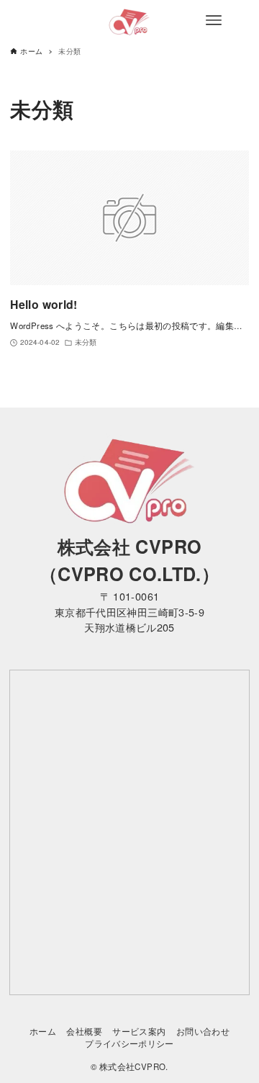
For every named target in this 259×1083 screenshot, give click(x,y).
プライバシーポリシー (129, 1043)
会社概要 (83, 1031)
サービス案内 (138, 1031)
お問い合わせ (203, 1031)
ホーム (42, 1031)
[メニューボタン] (213, 20)
